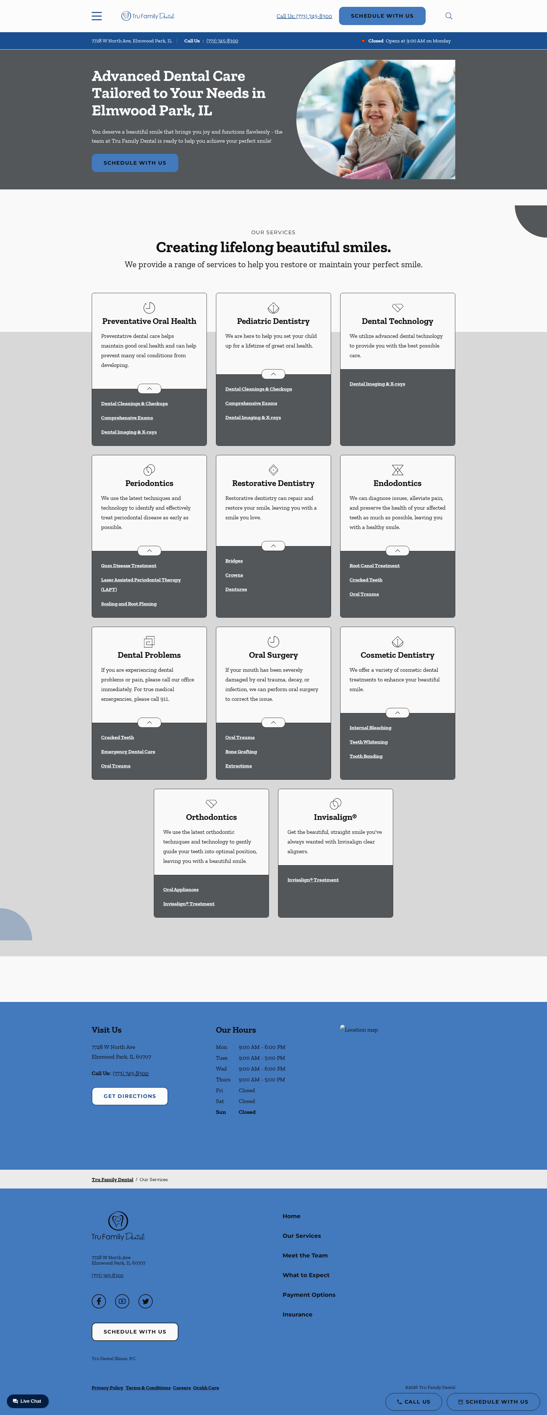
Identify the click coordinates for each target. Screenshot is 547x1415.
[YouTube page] (122, 1301)
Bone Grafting (241, 751)
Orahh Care (206, 1388)
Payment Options (309, 1294)
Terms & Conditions (148, 1388)
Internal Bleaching (370, 727)
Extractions (238, 766)
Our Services (302, 1235)
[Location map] (397, 1086)
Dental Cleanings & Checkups (134, 403)
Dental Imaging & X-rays (129, 432)
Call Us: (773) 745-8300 (304, 16)
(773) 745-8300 (222, 41)
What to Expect (306, 1275)
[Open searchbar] (449, 16)
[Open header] (98, 16)
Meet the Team (305, 1255)
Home (292, 1216)
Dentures (236, 589)
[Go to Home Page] (148, 16)
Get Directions (130, 1096)
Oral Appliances (181, 889)
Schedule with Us (382, 16)
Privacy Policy (107, 1388)
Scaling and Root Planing (129, 604)
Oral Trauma (364, 594)
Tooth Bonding (366, 756)
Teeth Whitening (369, 742)
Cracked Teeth (366, 580)
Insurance (298, 1314)
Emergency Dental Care (128, 751)
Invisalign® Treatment (189, 904)
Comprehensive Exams (127, 418)
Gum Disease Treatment (128, 565)
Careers (182, 1388)
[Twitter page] (145, 1301)
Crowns (234, 575)
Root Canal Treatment (375, 565)
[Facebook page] (99, 1301)
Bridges (234, 561)
